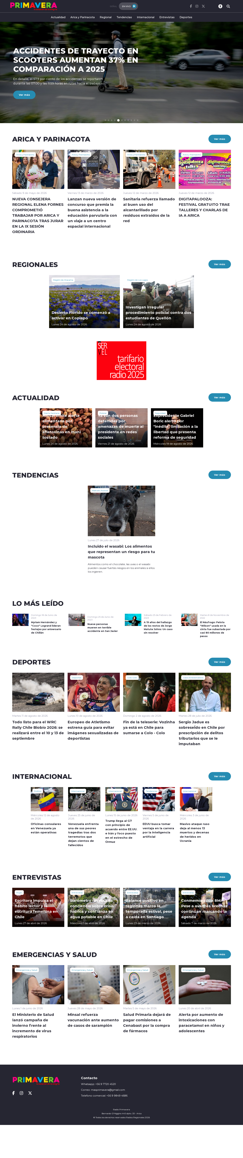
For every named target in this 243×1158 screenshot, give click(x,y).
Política (37, 791)
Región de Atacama (63, 280)
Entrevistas (167, 17)
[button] (105, 120)
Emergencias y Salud (26, 970)
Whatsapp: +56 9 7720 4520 (98, 1084)
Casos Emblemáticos (193, 677)
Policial (103, 413)
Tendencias (124, 17)
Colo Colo (132, 677)
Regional (106, 17)
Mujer (19, 892)
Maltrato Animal (100, 490)
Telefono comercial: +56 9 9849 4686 (104, 1095)
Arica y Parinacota (82, 17)
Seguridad (160, 413)
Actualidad (58, 17)
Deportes (186, 17)
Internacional (145, 17)
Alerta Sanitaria (51, 413)
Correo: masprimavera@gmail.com (103, 1090)
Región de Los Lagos (137, 280)
